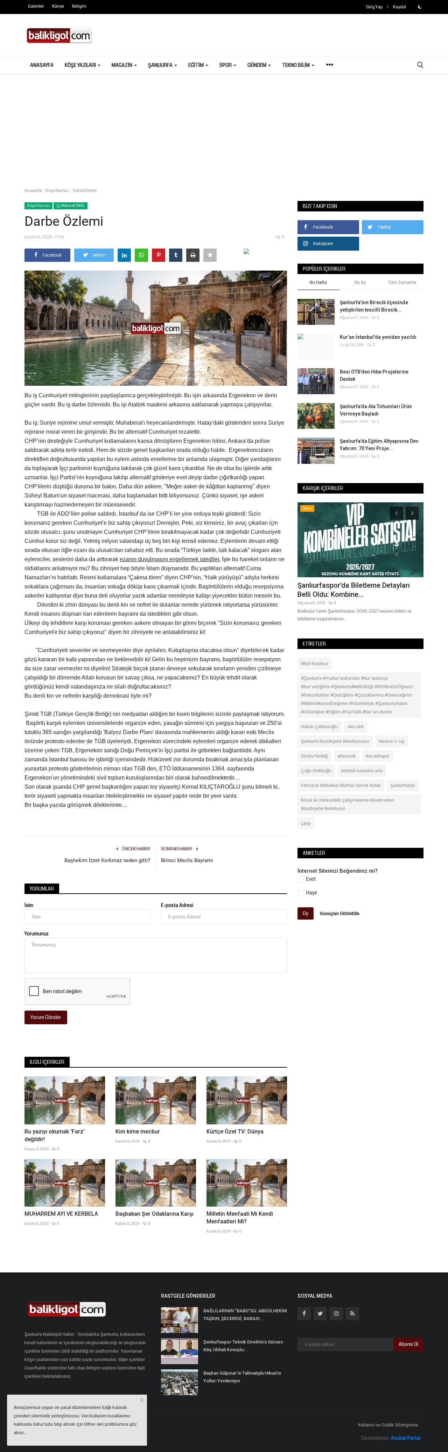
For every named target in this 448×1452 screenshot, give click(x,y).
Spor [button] (226, 65)
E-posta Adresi (177, 905)
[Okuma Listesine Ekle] (210, 255)
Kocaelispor (378, 756)
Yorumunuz (36, 933)
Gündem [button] (257, 65)
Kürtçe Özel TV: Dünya (235, 1131)
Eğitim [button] (196, 65)
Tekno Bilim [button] (296, 65)
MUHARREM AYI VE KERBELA (61, 1213)
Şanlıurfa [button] (161, 65)
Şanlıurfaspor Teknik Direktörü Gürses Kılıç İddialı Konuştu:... (243, 1345)
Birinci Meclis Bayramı (187, 860)
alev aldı (356, 727)
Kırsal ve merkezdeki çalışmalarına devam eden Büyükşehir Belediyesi (347, 804)
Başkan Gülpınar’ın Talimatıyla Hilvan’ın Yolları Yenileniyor (242, 1376)
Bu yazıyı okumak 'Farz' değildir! (54, 1135)
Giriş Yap (374, 7)
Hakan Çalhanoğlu (319, 727)
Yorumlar (42, 888)
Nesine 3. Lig (391, 741)
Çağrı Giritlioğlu (316, 771)
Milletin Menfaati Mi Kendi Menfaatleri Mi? (239, 1217)
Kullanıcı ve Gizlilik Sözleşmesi (388, 1425)
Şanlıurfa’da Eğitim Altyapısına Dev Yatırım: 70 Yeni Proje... (379, 444)
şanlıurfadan (403, 785)
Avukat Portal (405, 1437)
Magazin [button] (122, 65)
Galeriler (36, 6)
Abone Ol (408, 1344)
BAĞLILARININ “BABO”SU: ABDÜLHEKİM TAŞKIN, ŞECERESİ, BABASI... (245, 1314)
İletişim (79, 6)
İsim (28, 905)
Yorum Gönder (45, 1017)
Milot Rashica (314, 664)
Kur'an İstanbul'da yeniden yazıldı (378, 337)
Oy (305, 913)
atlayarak (346, 756)
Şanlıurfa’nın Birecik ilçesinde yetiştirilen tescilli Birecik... (374, 306)
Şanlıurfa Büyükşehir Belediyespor (335, 741)
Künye (58, 6)
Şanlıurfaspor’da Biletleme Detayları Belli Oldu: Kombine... (354, 590)
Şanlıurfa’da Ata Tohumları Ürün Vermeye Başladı (376, 410)
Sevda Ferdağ (314, 756)
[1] (420, 6)
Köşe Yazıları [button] (81, 65)
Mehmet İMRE (72, 205)
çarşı (306, 823)
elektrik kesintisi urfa (362, 771)
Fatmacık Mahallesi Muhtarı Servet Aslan (341, 785)
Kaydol (399, 7)
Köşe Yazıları (57, 190)
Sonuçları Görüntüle (339, 913)
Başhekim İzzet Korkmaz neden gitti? (107, 860)
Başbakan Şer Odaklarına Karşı (154, 1213)
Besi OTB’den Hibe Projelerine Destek (374, 375)
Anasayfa (42, 65)
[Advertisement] (224, 126)
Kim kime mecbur (137, 1131)
